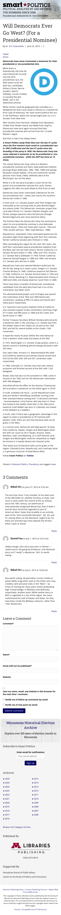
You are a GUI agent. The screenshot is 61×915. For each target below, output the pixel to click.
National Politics (20, 464)
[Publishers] (30, 848)
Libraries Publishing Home (13, 889)
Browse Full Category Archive (16, 827)
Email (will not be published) (17, 666)
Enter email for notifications (30, 752)
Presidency (34, 464)
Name (6, 654)
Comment (8, 623)
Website (7, 677)
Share (5, 57)
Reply (54, 531)
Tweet (6, 54)
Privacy (17, 909)
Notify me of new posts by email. (21, 704)
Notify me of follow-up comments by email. (26, 699)
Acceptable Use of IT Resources (34, 909)
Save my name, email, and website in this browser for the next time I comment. (29, 693)
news (53, 464)
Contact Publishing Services (36, 889)
